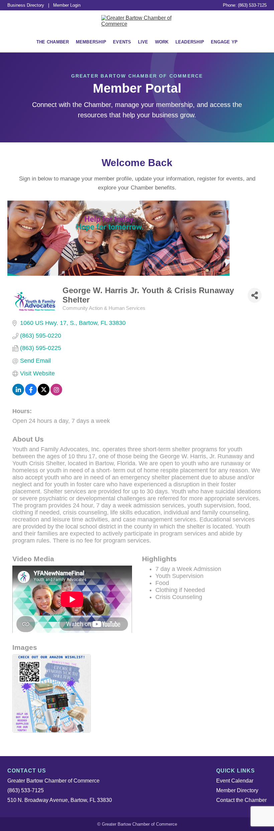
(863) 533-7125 (25, 790)
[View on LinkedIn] (18, 393)
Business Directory (25, 5)
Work (162, 41)
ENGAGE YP (224, 41)
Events (122, 41)
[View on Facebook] (31, 393)
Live (143, 41)
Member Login (67, 5)
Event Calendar (234, 781)
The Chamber (52, 41)
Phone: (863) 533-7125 (245, 5)
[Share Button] (255, 295)
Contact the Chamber (241, 800)
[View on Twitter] (43, 393)
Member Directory (237, 790)
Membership (91, 41)
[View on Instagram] (56, 393)
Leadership (189, 41)
